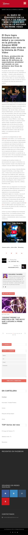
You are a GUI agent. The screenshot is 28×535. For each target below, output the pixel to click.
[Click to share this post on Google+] (16, 253)
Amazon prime (6, 247)
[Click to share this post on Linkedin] (21, 253)
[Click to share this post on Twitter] (11, 253)
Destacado (6, 312)
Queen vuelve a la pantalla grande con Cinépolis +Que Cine (13, 9)
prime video (14, 247)
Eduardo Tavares (15, 274)
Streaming (21, 247)
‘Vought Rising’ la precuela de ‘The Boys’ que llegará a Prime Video (13, 320)
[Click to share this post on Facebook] (6, 253)
